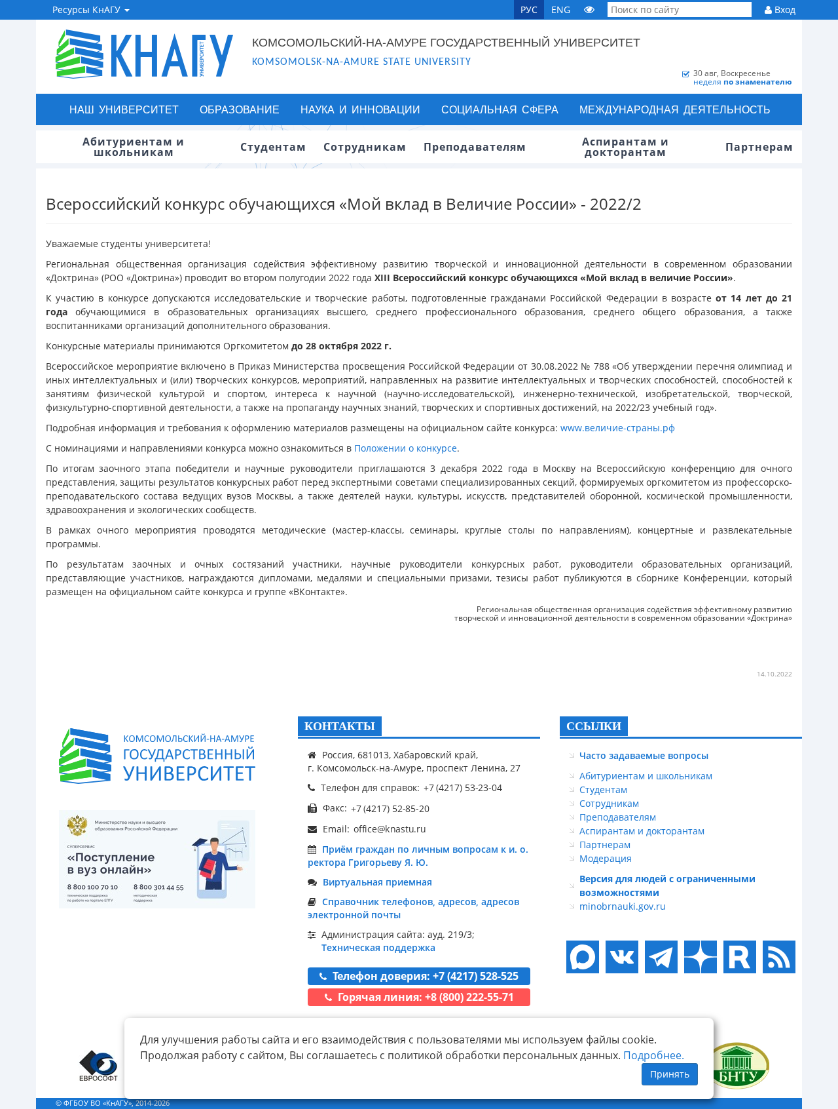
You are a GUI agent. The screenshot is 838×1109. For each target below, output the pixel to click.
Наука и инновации (360, 109)
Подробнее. (653, 1055)
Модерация (605, 858)
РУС (528, 9)
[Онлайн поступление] (157, 859)
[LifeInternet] (776, 1103)
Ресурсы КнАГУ (87, 9)
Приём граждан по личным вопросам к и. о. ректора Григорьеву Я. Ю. (418, 855)
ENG (560, 9)
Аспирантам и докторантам (641, 831)
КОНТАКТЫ (339, 726)
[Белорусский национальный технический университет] (736, 1065)
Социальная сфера (499, 109)
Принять (669, 1074)
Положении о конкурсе (405, 448)
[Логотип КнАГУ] (157, 756)
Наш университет (124, 109)
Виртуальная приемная (377, 882)
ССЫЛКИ (593, 726)
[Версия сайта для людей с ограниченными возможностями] (589, 9)
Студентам (603, 789)
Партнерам (604, 844)
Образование (240, 109)
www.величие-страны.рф (617, 427)
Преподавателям (617, 817)
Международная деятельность (675, 109)
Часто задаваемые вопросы (643, 755)
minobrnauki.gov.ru (622, 906)
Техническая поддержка (378, 947)
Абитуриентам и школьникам (645, 775)
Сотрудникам (609, 803)
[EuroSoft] (98, 1065)
